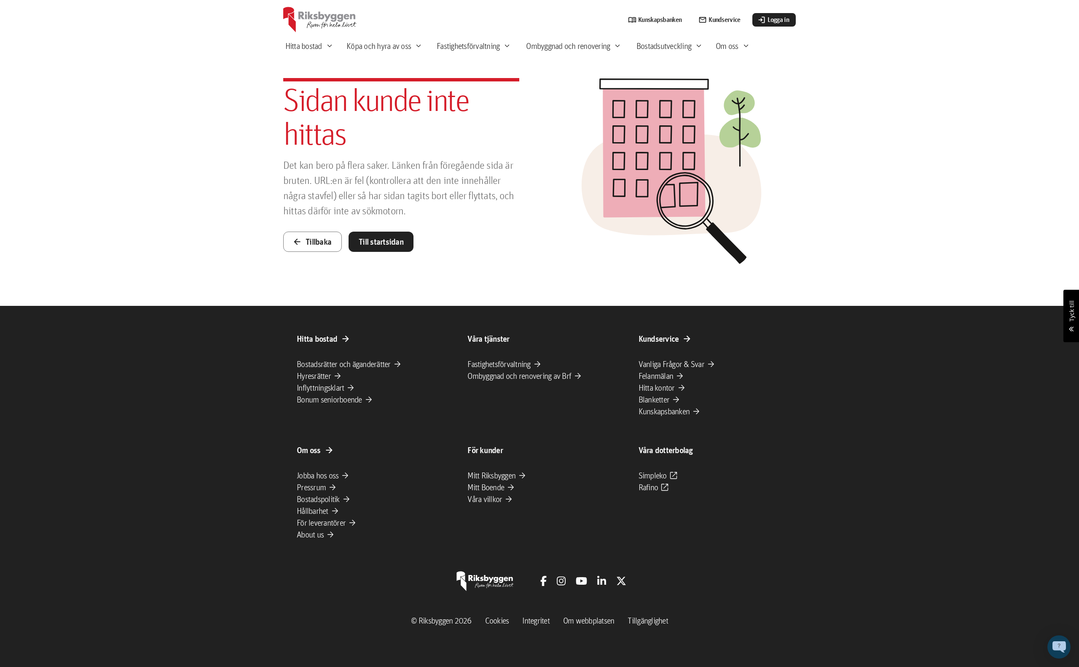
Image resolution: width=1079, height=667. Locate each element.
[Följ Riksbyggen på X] (621, 581)
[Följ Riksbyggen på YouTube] (581, 581)
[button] (1059, 647)
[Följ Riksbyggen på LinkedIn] (601, 581)
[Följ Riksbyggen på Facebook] (543, 581)
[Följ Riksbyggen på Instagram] (561, 581)
